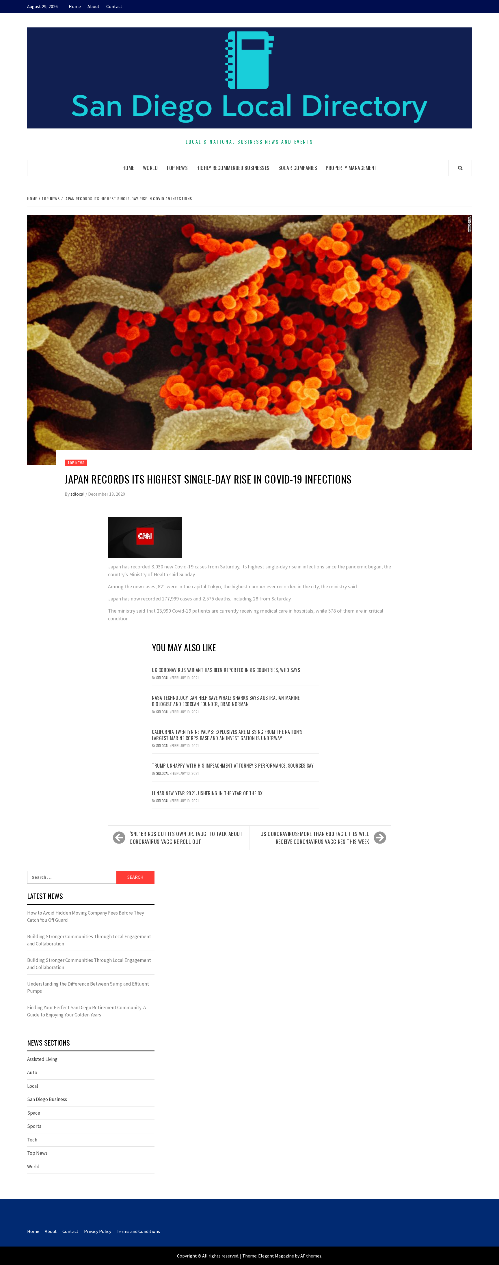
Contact (114, 6)
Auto (32, 1072)
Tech (32, 1140)
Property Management (351, 167)
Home (75, 6)
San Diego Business (47, 1099)
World (150, 167)
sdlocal (77, 494)
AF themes (310, 1256)
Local (32, 1086)
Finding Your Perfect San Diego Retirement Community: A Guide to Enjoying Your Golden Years (86, 1011)
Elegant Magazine (276, 1256)
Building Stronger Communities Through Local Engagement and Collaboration (89, 940)
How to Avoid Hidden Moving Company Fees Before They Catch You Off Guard (85, 916)
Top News (177, 167)
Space (33, 1113)
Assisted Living (42, 1059)
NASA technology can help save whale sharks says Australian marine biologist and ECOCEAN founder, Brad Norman (226, 701)
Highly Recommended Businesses (233, 167)
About (93, 6)
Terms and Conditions (138, 1231)
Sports (34, 1126)
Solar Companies (297, 167)
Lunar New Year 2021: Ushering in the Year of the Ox (207, 793)
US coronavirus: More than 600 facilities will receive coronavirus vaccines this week (314, 837)
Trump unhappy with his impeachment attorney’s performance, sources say (233, 765)
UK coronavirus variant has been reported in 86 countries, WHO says (226, 670)
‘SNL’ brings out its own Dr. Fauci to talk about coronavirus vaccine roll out (186, 837)
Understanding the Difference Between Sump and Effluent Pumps (88, 988)
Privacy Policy (97, 1231)
